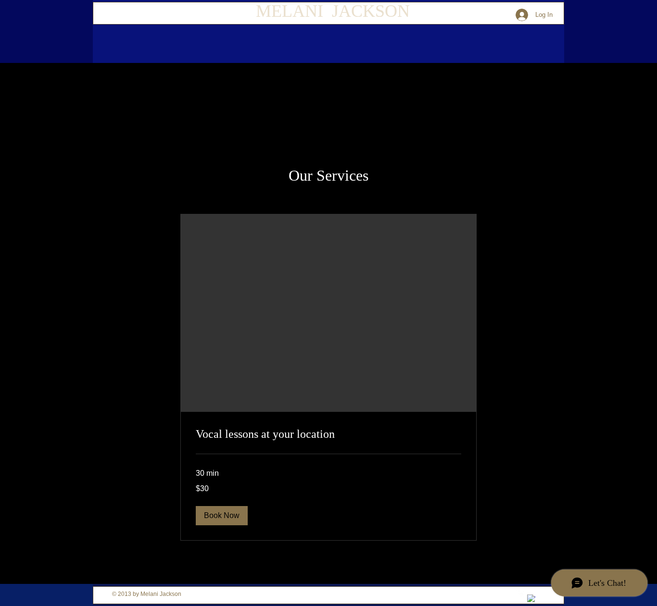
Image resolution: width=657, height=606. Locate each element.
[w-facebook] (531, 598)
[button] (222, 515)
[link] (328, 434)
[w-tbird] (520, 595)
